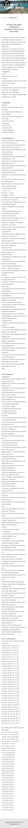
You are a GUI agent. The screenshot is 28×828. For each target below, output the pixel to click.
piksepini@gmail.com (14, 824)
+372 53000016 (16, 822)
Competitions (4, 17)
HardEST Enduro (13, 17)
